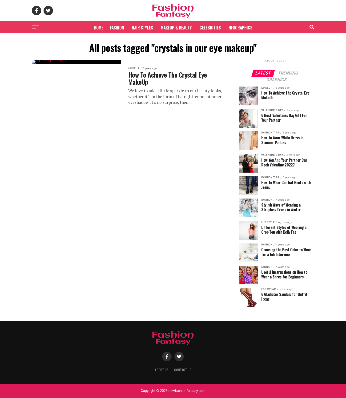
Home (98, 28)
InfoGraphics (239, 28)
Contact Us (182, 369)
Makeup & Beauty (176, 28)
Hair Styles (142, 28)
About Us (162, 369)
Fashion (117, 28)
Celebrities (210, 28)
